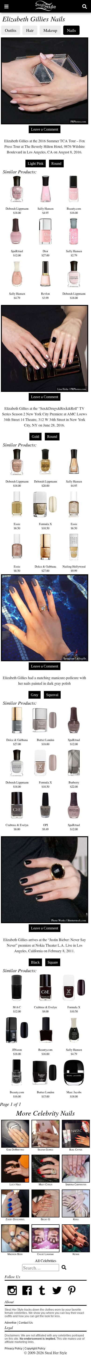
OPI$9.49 (45, 827)
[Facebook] (27, 1297)
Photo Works (58, 920)
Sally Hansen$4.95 (45, 210)
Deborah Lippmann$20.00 (45, 483)
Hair (30, 30)
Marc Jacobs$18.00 (73, 1094)
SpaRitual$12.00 (17, 253)
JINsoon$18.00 (17, 1052)
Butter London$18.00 (45, 742)
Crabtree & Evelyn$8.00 (17, 827)
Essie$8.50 (17, 526)
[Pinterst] (71, 1297)
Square (53, 962)
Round (56, 163)
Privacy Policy (13, 1348)
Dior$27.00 (45, 253)
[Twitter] (56, 1297)
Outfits (10, 30)
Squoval (52, 695)
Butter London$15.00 (45, 1094)
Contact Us (26, 1322)
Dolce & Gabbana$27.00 (45, 568)
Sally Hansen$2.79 (74, 253)
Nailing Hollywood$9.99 (74, 568)
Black (35, 962)
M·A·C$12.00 (17, 1009)
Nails (71, 30)
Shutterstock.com (76, 920)
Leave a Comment (44, 129)
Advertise (11, 1322)
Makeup (50, 30)
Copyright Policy (34, 1348)
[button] (6, 6)
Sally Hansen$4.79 (17, 295)
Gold (35, 437)
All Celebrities (45, 1260)
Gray (34, 695)
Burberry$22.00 (74, 784)
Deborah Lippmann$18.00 (17, 210)
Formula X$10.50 (45, 526)
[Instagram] (12, 1297)
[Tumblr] (42, 1297)
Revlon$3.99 (45, 295)
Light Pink (35, 163)
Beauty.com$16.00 (74, 210)
